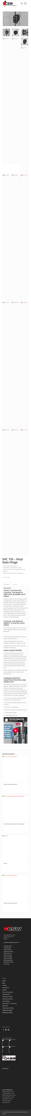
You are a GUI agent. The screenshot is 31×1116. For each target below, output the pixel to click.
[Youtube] (8, 1029)
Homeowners (6, 994)
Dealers (4, 990)
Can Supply (10, 1112)
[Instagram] (6, 1029)
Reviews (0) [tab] (14, 584)
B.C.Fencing (6, 964)
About (4, 981)
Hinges (8, 577)
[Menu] (25, 3)
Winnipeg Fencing (8, 960)
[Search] (21, 3)
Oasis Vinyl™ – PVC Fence (9, 1003)
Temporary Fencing (7, 1008)
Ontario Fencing (7, 949)
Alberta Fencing (7, 953)
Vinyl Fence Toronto (8, 962)
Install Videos (6, 1001)
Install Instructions (7, 999)
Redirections (5, 1068)
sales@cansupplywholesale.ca (11, 942)
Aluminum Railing (8, 957)
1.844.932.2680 (7, 948)
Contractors (5, 987)
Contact (4, 985)
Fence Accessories (7, 992)
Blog (3, 983)
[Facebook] (3, 1029)
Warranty (5, 1005)
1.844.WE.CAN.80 (8, 946)
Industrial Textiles (7, 996)
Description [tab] (6, 584)
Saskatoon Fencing (8, 951)
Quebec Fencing (8, 955)
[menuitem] (21, 3)
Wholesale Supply (7, 1010)
